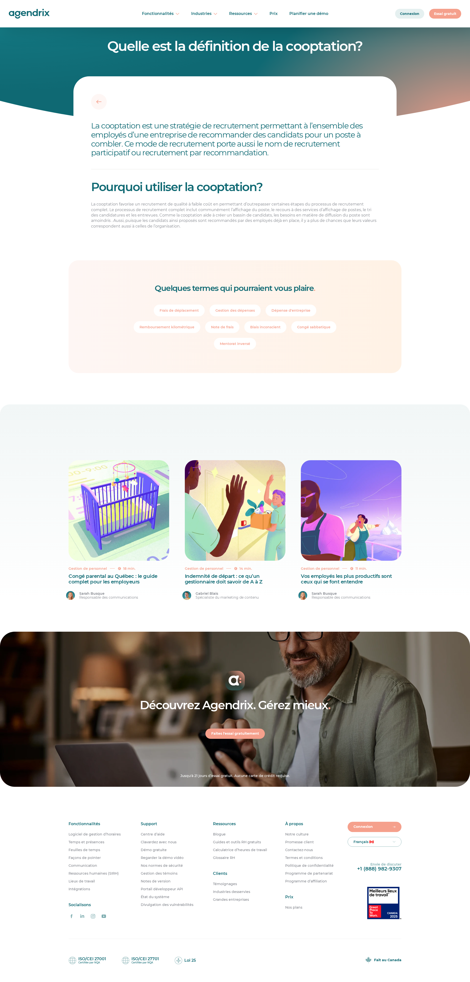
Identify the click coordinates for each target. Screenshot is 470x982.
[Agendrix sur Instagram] (93, 916)
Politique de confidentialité (309, 866)
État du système (155, 897)
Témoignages (225, 884)
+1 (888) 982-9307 (379, 869)
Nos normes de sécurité (162, 866)
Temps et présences (86, 842)
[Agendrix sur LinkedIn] (82, 916)
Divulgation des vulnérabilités (167, 905)
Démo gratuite (154, 850)
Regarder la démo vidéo (162, 858)
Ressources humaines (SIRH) (94, 873)
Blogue (219, 834)
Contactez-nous (299, 850)
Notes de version (156, 881)
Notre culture (297, 834)
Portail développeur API (162, 889)
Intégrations (79, 889)
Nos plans (293, 907)
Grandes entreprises (231, 900)
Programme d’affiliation (306, 881)
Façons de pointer (85, 858)
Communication (83, 866)
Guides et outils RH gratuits (237, 842)
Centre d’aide (153, 834)
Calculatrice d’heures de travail (240, 850)
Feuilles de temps (84, 850)
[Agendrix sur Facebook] (71, 916)
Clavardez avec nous (158, 842)
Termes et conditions (304, 858)
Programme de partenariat (309, 873)
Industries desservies (231, 891)
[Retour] (99, 102)
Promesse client (299, 842)
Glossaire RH (224, 858)
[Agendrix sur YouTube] (104, 916)
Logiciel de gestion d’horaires (95, 834)
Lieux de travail (82, 881)
